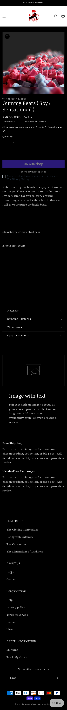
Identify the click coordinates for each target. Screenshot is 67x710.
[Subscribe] (56, 678)
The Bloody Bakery (28, 704)
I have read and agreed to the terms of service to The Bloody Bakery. (35, 178)
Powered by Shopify (44, 704)
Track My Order (17, 657)
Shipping (20, 122)
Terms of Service (17, 614)
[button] (4, 16)
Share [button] (9, 344)
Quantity (7, 136)
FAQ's (10, 572)
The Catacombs (16, 544)
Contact (11, 579)
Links (10, 629)
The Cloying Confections (22, 529)
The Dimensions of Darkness (25, 551)
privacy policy (16, 607)
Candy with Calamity (20, 537)
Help (10, 600)
